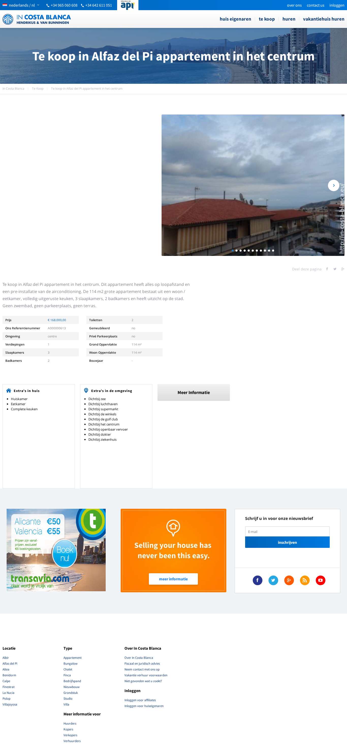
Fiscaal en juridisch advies (142, 663)
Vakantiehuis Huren (323, 19)
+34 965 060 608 (64, 5)
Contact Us (315, 5)
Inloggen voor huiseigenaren (144, 706)
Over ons (294, 5)
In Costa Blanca (13, 88)
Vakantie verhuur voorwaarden (145, 675)
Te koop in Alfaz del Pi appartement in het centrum (86, 88)
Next (333, 185)
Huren (288, 19)
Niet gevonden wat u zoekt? (143, 681)
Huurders (70, 723)
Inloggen (336, 5)
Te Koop (267, 19)
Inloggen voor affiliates (140, 700)
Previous (172, 185)
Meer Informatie (194, 392)
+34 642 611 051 (98, 5)
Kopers (68, 729)
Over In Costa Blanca (138, 657)
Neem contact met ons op (142, 669)
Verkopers (70, 735)
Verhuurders (72, 741)
